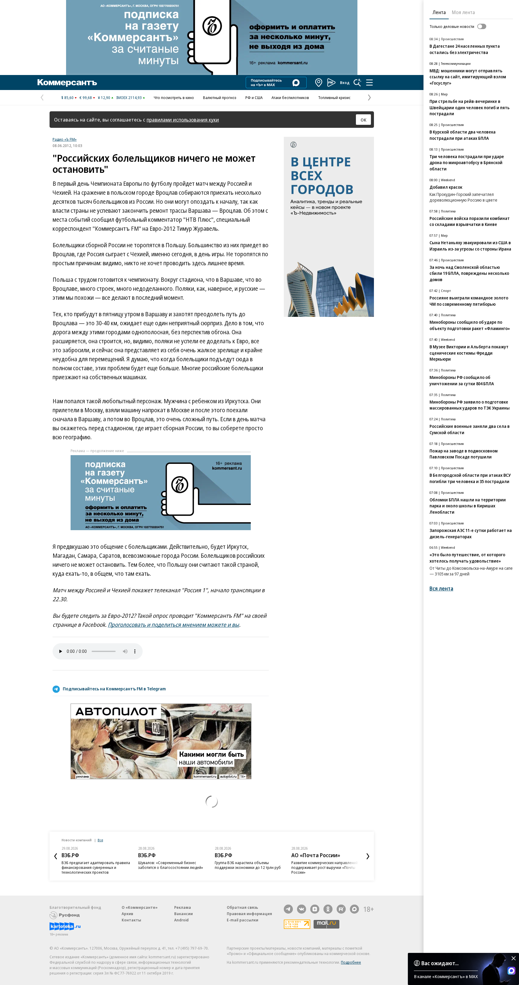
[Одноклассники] (327, 909)
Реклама (182, 907)
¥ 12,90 (104, 97)
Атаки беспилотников (290, 97)
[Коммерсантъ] (67, 82)
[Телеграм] (288, 909)
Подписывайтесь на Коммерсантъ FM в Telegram (114, 689)
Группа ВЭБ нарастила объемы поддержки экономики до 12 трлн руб (248, 865)
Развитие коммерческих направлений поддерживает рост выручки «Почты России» (324, 867)
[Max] (354, 909)
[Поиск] (357, 82)
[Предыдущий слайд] (56, 856)
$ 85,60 (67, 97)
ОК (363, 120)
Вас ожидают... (440, 963)
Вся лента (441, 588)
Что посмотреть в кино (174, 97)
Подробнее (351, 962)
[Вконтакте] (301, 909)
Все (100, 840)
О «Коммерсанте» (140, 907)
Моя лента (463, 12)
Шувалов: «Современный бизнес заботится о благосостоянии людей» (170, 865)
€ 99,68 (86, 97)
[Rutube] (341, 909)
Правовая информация (249, 913)
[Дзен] (314, 909)
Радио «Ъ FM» (65, 139)
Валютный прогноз (219, 97)
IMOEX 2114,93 (129, 97)
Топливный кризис (334, 97)
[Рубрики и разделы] (369, 82)
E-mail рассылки (242, 920)
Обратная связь (242, 907)
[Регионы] (318, 82)
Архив (127, 913)
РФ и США (254, 97)
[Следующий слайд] (368, 856)
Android (181, 920)
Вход (345, 82)
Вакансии (183, 913)
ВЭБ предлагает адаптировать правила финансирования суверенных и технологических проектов (96, 867)
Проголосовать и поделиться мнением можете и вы (173, 625)
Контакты (131, 920)
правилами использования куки (183, 119)
